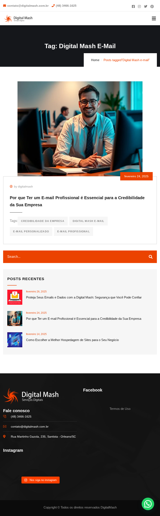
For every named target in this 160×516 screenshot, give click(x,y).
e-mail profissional (73, 231)
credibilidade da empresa (42, 221)
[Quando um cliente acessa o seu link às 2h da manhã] (39, 466)
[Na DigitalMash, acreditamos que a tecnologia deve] (65, 466)
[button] (148, 504)
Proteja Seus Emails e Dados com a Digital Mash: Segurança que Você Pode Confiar (84, 297)
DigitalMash (109, 507)
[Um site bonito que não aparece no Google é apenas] (14, 466)
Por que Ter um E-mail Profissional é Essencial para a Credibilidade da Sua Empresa (83, 318)
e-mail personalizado (31, 231)
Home (95, 60)
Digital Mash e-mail (88, 221)
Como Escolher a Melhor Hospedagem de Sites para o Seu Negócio (72, 340)
